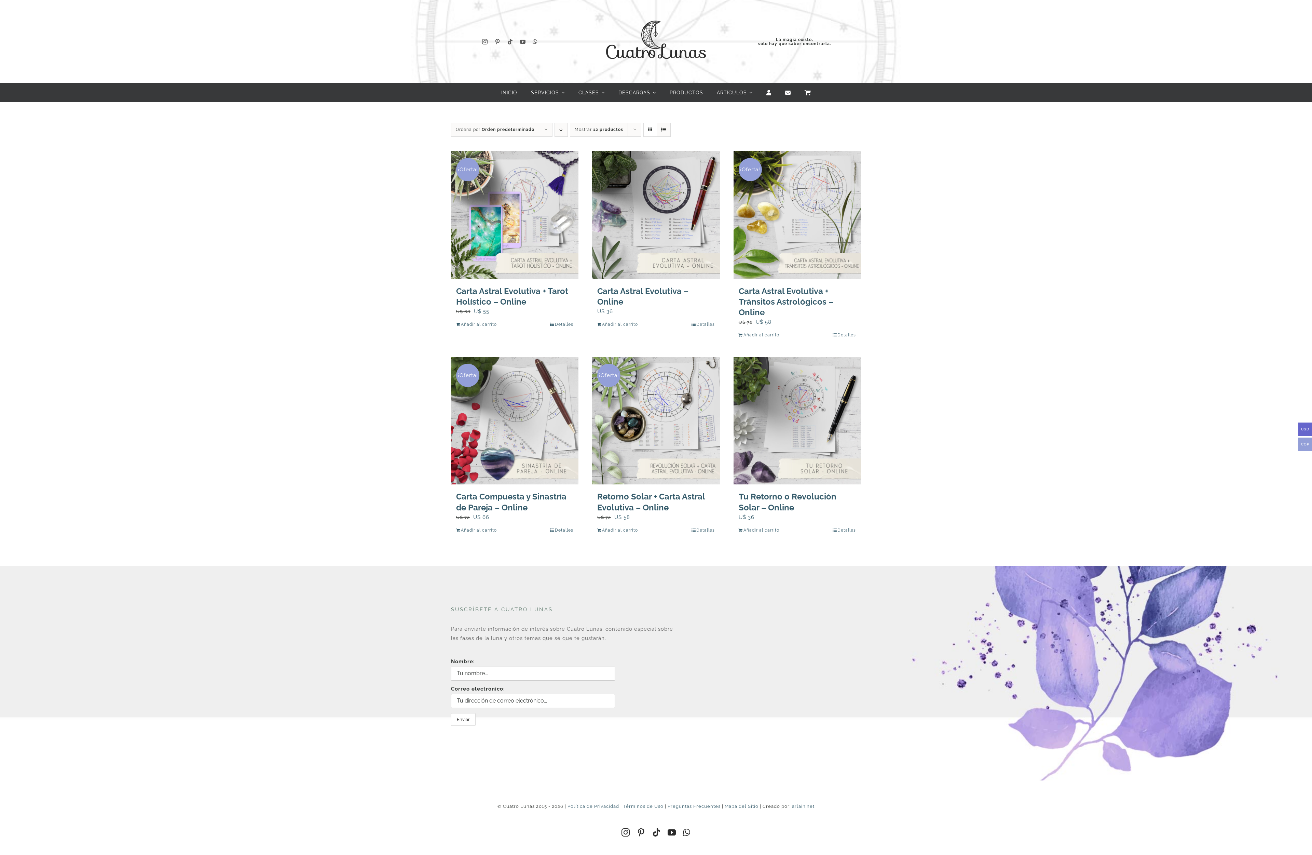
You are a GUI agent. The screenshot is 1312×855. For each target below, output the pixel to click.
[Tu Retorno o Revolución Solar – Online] (797, 420)
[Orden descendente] (561, 130)
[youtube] (523, 41)
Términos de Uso (643, 806)
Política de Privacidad (593, 806)
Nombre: (463, 661)
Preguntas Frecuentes (694, 806)
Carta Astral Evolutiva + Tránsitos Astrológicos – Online (786, 301)
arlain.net (803, 806)
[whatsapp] (535, 41)
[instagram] (485, 41)
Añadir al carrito (479, 324)
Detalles (564, 324)
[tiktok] (510, 41)
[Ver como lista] (663, 129)
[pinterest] (498, 41)
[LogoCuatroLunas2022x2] (656, 14)
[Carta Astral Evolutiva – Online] (656, 215)
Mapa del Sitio (741, 806)
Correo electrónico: (478, 689)
